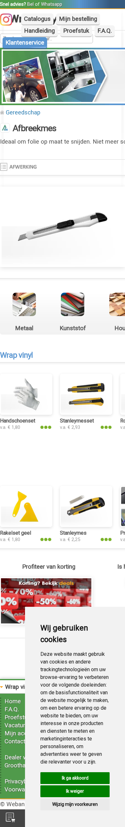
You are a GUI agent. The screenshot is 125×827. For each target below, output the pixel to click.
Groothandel (20, 765)
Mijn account (21, 733)
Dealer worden (23, 757)
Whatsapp (51, 4)
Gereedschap (23, 112)
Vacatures (17, 725)
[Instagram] (9, 23)
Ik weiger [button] (75, 791)
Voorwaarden (22, 789)
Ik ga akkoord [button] (75, 778)
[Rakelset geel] (26, 525)
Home (12, 701)
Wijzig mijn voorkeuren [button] (75, 804)
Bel (30, 4)
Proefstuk (76, 30)
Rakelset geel (15, 533)
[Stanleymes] (86, 525)
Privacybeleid (21, 781)
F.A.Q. (104, 30)
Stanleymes (73, 533)
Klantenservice (24, 42)
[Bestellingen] (10, 820)
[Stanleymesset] (86, 412)
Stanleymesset (77, 421)
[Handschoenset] (26, 412)
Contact (14, 741)
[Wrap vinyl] (5, 128)
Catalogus (37, 18)
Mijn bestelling (78, 18)
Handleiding (39, 30)
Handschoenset (17, 421)
